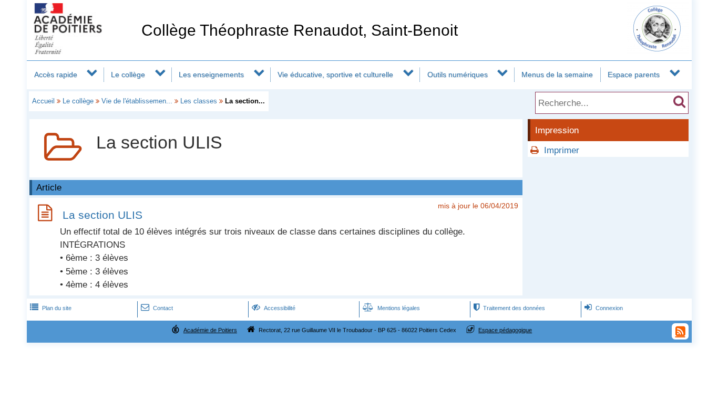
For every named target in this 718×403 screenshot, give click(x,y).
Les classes (198, 101)
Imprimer (561, 150)
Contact (157, 308)
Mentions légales (391, 308)
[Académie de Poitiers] (82, 51)
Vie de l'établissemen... (136, 101)
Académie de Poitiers (210, 330)
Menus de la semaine (557, 74)
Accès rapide (55, 74)
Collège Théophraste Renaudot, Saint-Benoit (299, 30)
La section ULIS (102, 215)
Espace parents (634, 74)
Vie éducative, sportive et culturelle (335, 74)
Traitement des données (509, 308)
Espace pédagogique (505, 330)
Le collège (128, 74)
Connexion (603, 308)
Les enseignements (211, 74)
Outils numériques (457, 74)
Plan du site (50, 308)
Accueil (43, 101)
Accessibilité (273, 308)
